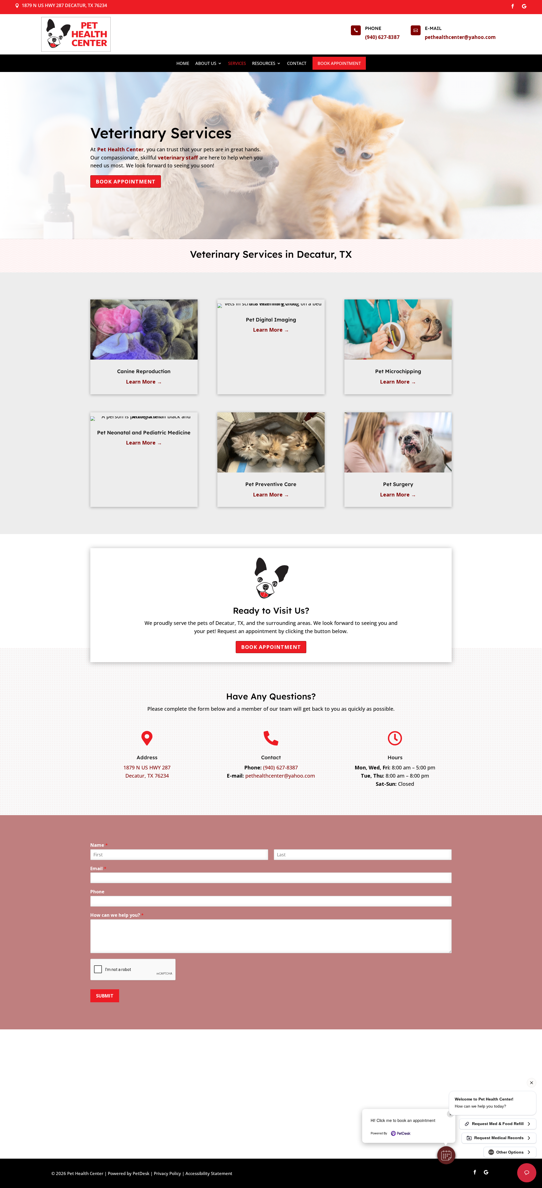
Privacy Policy (167, 1173)
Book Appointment (339, 63)
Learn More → (144, 381)
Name (99, 845)
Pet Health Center (120, 149)
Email (98, 869)
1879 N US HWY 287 (147, 767)
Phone (97, 892)
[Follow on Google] (523, 6)
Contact (296, 63)
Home (182, 63)
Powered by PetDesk (128, 1173)
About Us (205, 63)
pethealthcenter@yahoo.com (460, 37)
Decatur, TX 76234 (147, 775)
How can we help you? (117, 915)
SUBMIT (104, 996)
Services (237, 63)
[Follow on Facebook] (512, 6)
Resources (263, 63)
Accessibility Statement (208, 1173)
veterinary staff (178, 157)
